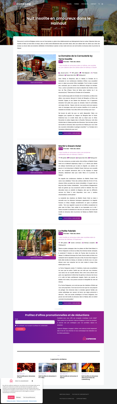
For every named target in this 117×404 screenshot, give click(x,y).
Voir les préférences (29, 397)
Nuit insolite (21, 374)
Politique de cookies (11, 401)
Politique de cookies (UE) (67, 398)
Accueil (69, 4)
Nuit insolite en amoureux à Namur (69, 377)
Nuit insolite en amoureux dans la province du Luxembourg (90, 377)
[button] (32, 381)
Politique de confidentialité (22, 401)
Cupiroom (24, 4)
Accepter (11, 397)
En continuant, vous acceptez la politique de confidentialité (32, 326)
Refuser (18, 397)
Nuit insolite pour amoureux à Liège (26, 377)
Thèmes (76, 4)
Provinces (84, 4)
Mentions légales (33, 401)
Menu (102, 4)
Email (16, 319)
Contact (93, 4)
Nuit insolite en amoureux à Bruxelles (47, 377)
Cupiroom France (81, 398)
